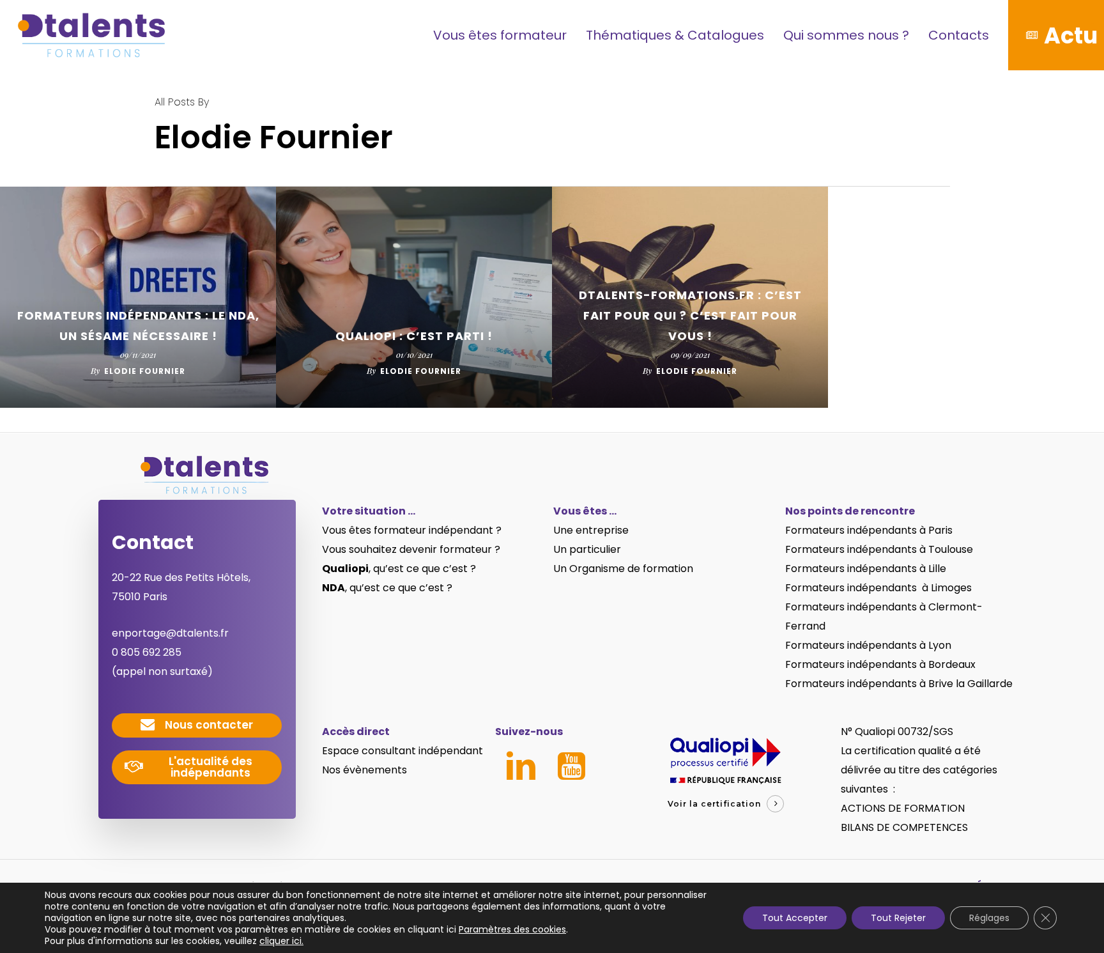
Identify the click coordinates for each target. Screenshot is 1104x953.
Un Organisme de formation (623, 568)
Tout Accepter (794, 917)
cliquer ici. (281, 940)
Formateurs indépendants (852, 549)
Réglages (989, 917)
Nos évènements (364, 770)
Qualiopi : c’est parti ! (414, 336)
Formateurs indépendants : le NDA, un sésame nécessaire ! (138, 325)
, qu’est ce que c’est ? (399, 568)
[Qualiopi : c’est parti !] (414, 297)
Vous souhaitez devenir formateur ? (411, 549)
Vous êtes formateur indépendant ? (412, 530)
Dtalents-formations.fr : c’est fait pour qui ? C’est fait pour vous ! (690, 315)
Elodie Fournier (144, 371)
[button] (209, 725)
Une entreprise (591, 530)
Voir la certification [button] (714, 804)
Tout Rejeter (898, 917)
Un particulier (587, 549)
